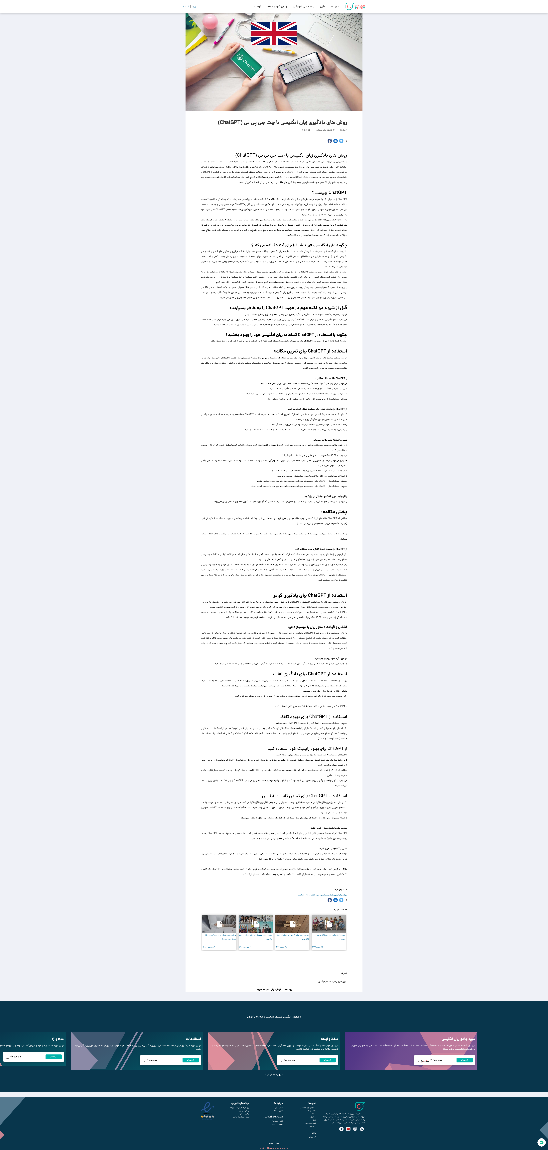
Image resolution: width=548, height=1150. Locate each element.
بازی (322, 6)
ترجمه (257, 6)
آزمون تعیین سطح (277, 6)
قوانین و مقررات (243, 1113)
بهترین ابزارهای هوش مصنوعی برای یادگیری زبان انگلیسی (322, 895)
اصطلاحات (193, 1039)
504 (314, 1120)
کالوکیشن (313, 1126)
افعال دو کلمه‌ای (310, 1123)
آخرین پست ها (277, 1121)
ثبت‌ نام (271, 1143)
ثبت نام (464, 1060)
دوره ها (335, 6)
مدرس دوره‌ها (278, 1110)
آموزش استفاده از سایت (241, 1117)
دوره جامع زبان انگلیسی (458, 1039)
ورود (277, 1143)
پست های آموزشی (303, 6)
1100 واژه (58, 1039)
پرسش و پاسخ (244, 1110)
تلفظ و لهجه (329, 1039)
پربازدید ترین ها (277, 1124)
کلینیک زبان (279, 1107)
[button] (276, 957)
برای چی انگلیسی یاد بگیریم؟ (239, 1107)
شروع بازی (312, 1136)
